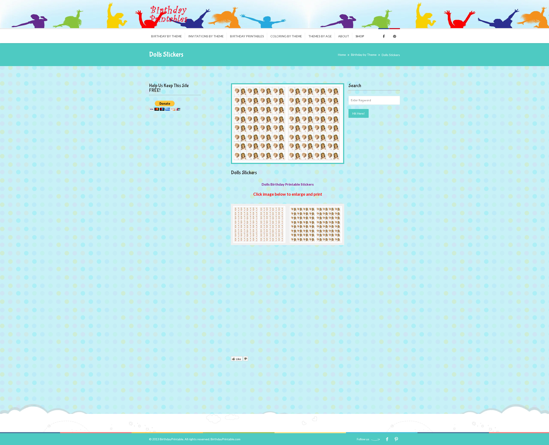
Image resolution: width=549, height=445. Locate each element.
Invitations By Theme (206, 36)
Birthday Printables (247, 36)
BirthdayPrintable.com (225, 439)
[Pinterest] (396, 439)
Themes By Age (320, 36)
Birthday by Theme (166, 36)
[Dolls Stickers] (287, 123)
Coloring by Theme (286, 36)
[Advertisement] (287, 306)
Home (342, 54)
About (343, 36)
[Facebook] (387, 439)
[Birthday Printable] (168, 14)
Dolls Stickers (244, 173)
